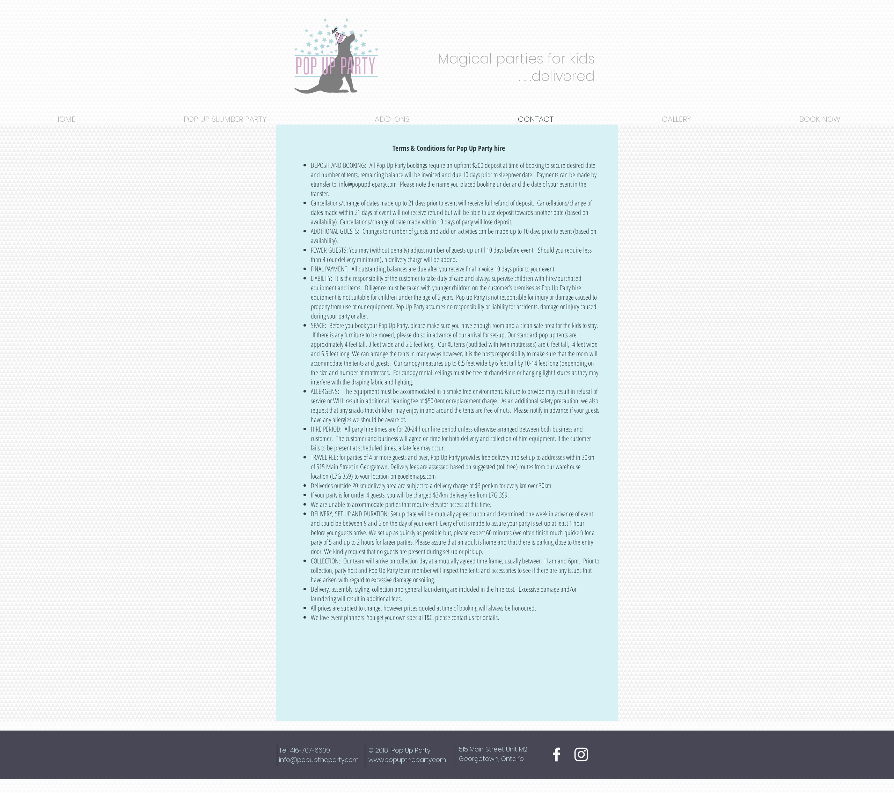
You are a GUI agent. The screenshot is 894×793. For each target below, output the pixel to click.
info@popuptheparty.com (368, 184)
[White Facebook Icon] (556, 754)
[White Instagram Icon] (581, 754)
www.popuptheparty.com (407, 759)
